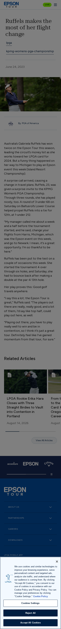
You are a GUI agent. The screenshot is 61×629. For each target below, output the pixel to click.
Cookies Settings (30, 603)
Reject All (30, 613)
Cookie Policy (40, 596)
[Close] (57, 561)
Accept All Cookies (30, 622)
